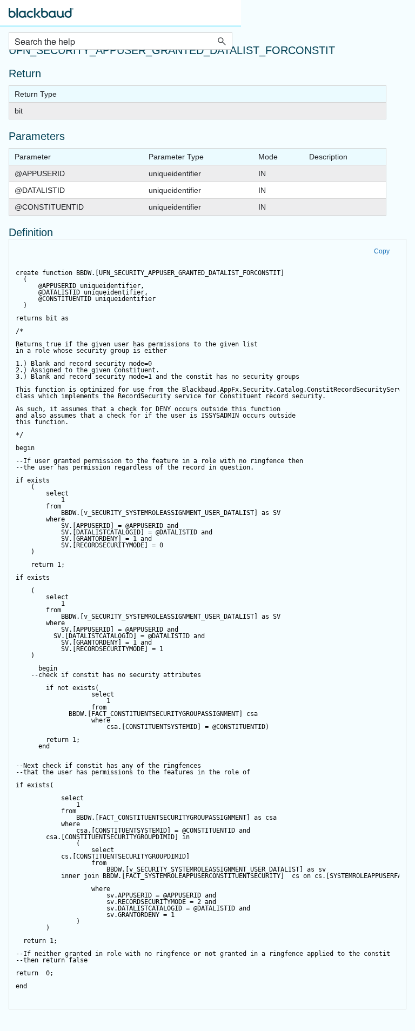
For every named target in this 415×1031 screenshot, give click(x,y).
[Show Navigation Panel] (226, 16)
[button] (221, 41)
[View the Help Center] (41, 17)
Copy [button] (382, 251)
